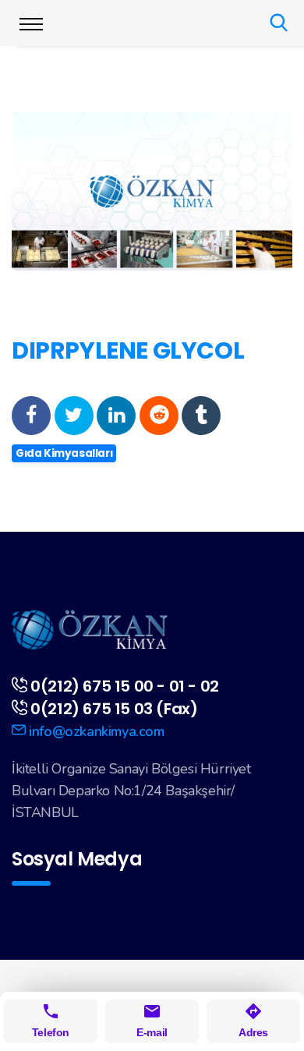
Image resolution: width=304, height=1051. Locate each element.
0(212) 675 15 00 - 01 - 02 (124, 686)
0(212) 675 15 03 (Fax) (113, 709)
